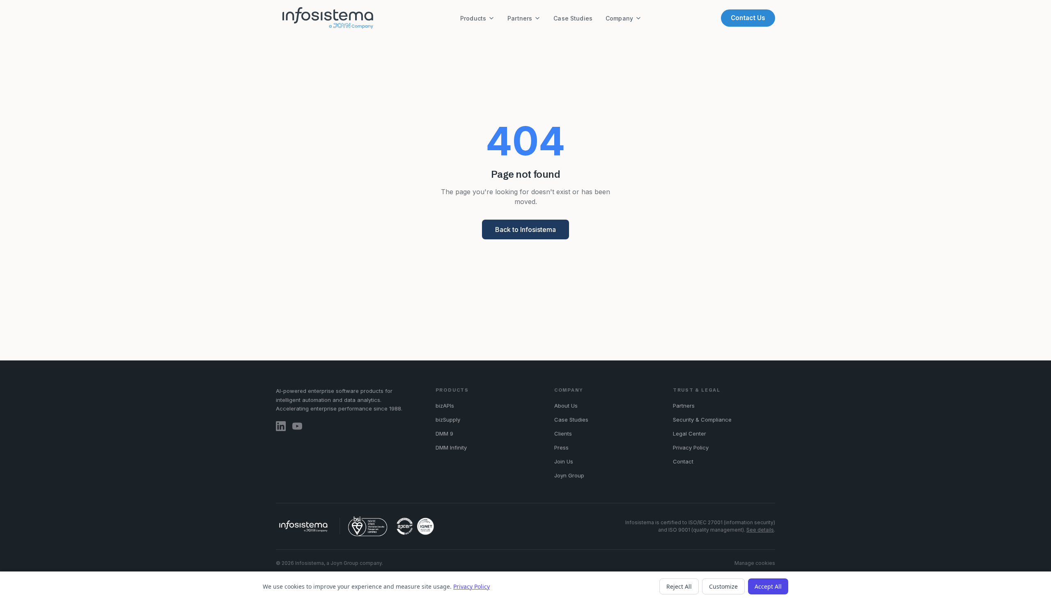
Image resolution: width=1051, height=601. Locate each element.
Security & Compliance (702, 419)
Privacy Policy (691, 447)
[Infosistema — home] (328, 18)
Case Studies (572, 18)
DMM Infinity (451, 447)
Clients (563, 433)
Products (473, 18)
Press (561, 447)
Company (619, 18)
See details (760, 530)
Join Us (563, 461)
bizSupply (448, 419)
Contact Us (748, 18)
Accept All (768, 586)
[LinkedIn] (281, 426)
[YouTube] (297, 426)
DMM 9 (444, 433)
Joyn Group (569, 475)
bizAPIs (445, 405)
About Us (566, 405)
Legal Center (689, 433)
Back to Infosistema (525, 229)
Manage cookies (754, 563)
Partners (519, 18)
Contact (683, 461)
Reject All (679, 586)
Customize (723, 586)
